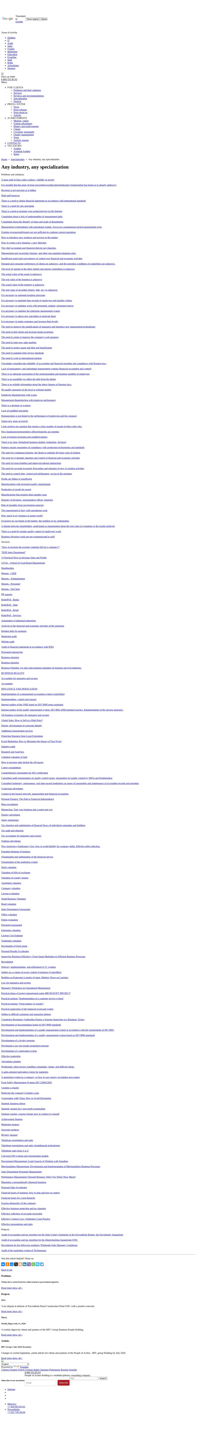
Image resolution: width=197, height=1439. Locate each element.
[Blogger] (20, 1264)
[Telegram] (42, 1264)
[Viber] (29, 1264)
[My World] (12, 1264)
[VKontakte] (3, 1264)
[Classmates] (7, 1264)
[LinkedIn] (24, 1264)
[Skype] (37, 1264)
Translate (24, 1367)
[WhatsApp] (33, 1264)
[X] (16, 1264)
